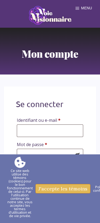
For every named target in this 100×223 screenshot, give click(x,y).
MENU (86, 8)
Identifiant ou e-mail (50, 120)
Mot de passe (43, 144)
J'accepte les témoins (62, 189)
